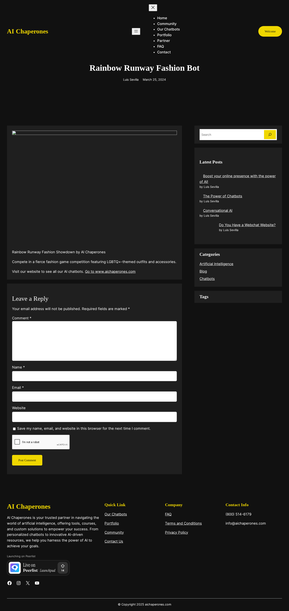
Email (18, 387)
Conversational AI (217, 210)
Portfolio (112, 523)
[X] (27, 583)
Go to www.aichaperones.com (110, 271)
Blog (203, 271)
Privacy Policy (176, 532)
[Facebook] (9, 583)
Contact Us (114, 541)
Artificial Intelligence (216, 264)
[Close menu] (153, 7)
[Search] (270, 134)
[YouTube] (37, 583)
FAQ (168, 514)
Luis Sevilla (131, 79)
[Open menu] (136, 31)
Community (114, 532)
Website (19, 408)
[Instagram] (18, 583)
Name (18, 367)
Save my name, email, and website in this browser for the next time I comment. (84, 428)
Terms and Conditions (183, 523)
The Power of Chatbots (222, 196)
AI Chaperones (27, 31)
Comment (21, 318)
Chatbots (207, 279)
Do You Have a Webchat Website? (247, 225)
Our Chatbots (116, 514)
